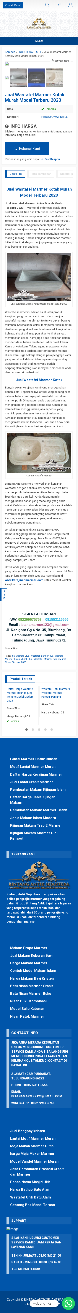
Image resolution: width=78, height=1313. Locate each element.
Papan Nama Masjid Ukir (30, 1182)
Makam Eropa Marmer (28, 948)
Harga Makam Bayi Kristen (32, 978)
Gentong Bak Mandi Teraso (32, 1205)
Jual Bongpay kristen (27, 1131)
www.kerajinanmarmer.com (24, 580)
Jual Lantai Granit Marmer (31, 782)
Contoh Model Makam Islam (33, 970)
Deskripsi (16, 173)
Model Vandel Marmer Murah (34, 1161)
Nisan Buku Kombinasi (28, 1001)
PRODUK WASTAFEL (54, 116)
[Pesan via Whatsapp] (59, 5)
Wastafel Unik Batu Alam (30, 1197)
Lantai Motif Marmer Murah (32, 1138)
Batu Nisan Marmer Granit (31, 986)
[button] (68, 1303)
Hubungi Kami (29, 149)
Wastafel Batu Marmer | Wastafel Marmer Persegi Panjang (55, 693)
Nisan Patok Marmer (27, 1016)
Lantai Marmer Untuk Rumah (33, 759)
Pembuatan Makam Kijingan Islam (38, 789)
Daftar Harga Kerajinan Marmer (36, 774)
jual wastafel (18, 655)
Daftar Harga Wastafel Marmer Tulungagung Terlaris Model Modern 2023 (20, 695)
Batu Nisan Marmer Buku (30, 993)
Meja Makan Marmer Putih (32, 1146)
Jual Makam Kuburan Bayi (31, 955)
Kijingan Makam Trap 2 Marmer (36, 825)
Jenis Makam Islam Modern (33, 818)
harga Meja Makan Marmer (32, 1153)
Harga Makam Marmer (28, 963)
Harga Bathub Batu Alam (30, 1189)
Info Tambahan (41, 173)
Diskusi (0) (67, 173)
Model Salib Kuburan (27, 1008)
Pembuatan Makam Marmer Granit (38, 810)
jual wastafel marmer (37, 655)
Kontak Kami (13, 5)
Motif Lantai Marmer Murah (32, 766)
